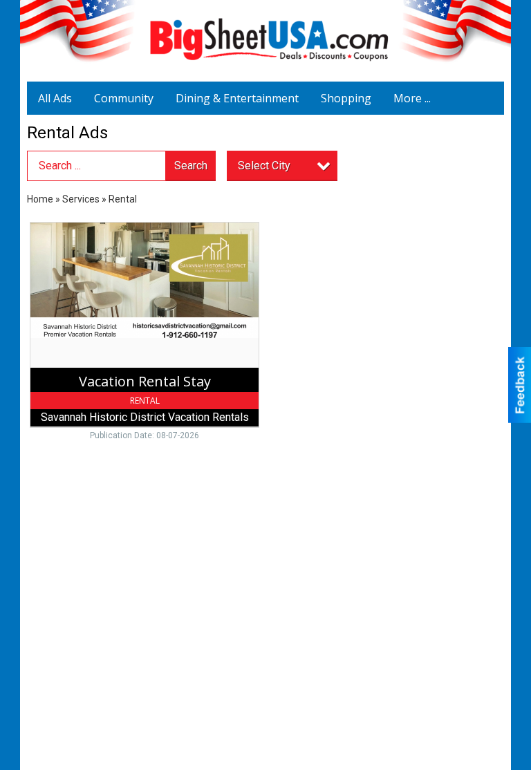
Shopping (346, 98)
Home (40, 199)
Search (190, 165)
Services (81, 199)
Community (123, 98)
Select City (264, 165)
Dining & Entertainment (237, 98)
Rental (123, 199)
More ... (412, 98)
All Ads (55, 98)
